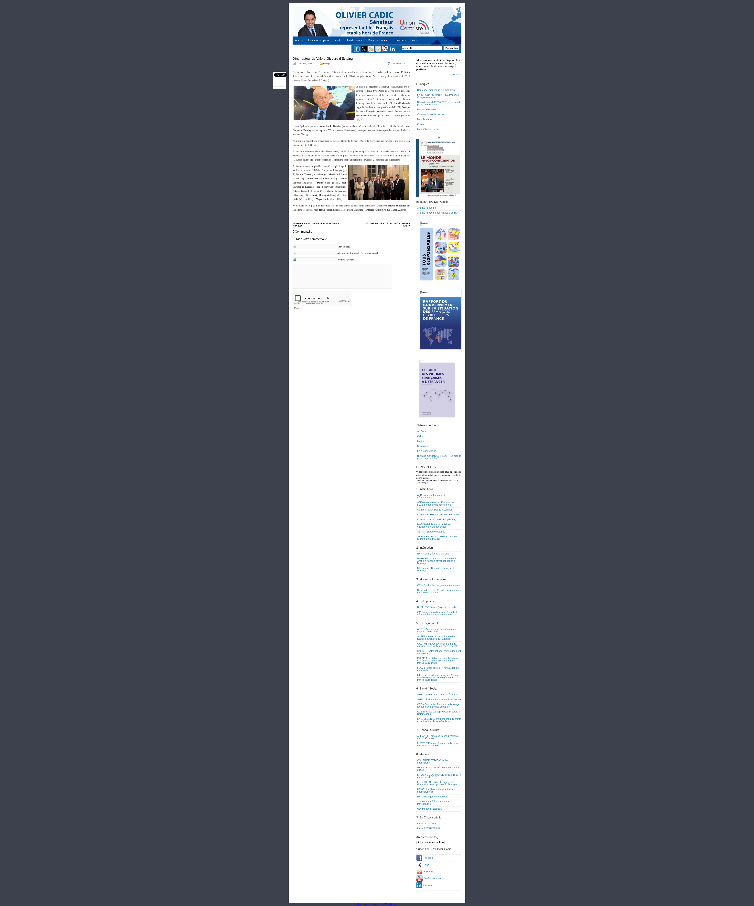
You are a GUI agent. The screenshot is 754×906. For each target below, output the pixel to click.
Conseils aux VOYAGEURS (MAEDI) (436, 519)
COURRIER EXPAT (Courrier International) (432, 761)
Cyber (420, 436)
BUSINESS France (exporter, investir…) (438, 607)
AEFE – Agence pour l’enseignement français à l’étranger (437, 630)
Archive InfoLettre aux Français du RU (437, 212)
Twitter (427, 864)
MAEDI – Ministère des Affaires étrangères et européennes (433, 525)
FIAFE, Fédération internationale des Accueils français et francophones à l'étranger (436, 561)
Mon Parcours (424, 119)
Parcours (400, 40)
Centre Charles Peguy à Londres (434, 509)
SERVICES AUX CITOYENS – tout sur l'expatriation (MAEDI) (437, 537)
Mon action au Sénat (428, 129)
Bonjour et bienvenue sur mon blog (436, 90)
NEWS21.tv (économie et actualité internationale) (435, 790)
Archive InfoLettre (426, 207)
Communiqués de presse (430, 114)
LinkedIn (428, 885)
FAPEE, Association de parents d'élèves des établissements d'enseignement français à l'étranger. (438, 660)
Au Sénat (422, 431)
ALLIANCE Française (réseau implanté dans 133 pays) (438, 737)
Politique (327, 63)
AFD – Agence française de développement (431, 496)
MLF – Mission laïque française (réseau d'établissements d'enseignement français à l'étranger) (438, 677)
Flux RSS (429, 871)
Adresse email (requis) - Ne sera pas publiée (358, 253)
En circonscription (318, 40)
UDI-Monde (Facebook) (429, 808)
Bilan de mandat (354, 40)
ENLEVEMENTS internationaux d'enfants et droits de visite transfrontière (439, 720)
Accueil (299, 40)
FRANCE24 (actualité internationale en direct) (438, 768)
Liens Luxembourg (427, 823)
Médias (421, 441)
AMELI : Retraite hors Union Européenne (439, 699)
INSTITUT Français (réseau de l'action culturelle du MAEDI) (437, 744)
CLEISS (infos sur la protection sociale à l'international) (438, 712)
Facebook (429, 858)
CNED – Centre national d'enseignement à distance (439, 652)
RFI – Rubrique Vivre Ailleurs (432, 796)
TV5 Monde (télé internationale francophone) (433, 802)
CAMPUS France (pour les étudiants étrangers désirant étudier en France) (437, 645)
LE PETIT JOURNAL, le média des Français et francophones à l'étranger (437, 783)
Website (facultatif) (346, 259)
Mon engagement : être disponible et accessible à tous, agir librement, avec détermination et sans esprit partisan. (438, 66)
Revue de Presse (378, 40)
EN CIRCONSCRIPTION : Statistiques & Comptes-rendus (438, 96)
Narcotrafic (423, 446)
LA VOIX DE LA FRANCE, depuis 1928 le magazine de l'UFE (439, 776)
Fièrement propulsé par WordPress (377, 904)
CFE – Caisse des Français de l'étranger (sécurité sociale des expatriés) (438, 705)
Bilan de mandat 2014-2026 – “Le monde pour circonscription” (439, 103)
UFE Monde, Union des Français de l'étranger (436, 569)
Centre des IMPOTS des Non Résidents (438, 514)
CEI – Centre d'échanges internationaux (438, 585)
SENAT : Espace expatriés (431, 531)
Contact (414, 40)
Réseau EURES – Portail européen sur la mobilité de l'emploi (439, 591)
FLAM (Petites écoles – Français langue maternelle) (438, 669)
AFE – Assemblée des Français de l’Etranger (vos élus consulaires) (435, 503)
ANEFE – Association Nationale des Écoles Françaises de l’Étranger (436, 637)
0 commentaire (398, 63)
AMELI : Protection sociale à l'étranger (437, 694)
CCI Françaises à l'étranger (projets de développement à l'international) (437, 613)
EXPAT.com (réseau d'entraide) (433, 553)
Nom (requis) (344, 247)
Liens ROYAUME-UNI (428, 828)
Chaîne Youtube (432, 878)
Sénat (336, 40)
